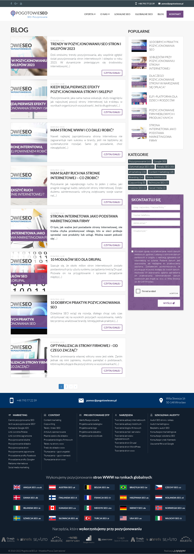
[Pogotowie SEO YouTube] (21, 3)
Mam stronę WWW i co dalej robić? (82, 130)
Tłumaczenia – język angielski (57, 451)
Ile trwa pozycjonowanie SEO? (21, 424)
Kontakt (175, 14)
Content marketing (52, 420)
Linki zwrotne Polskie (17, 432)
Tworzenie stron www (125, 450)
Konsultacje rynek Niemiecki (163, 439)
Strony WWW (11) (156, 177)
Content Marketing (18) (161, 171)
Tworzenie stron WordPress (127, 446)
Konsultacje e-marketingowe (163, 432)
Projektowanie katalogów (90, 424)
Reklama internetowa (18, 463)
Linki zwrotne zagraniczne (20, 435)
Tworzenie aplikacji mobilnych (128, 424)
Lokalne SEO (122, 14)
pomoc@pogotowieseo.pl (172, 3)
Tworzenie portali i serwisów (127, 432)
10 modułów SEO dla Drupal (75, 259)
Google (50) (160, 161)
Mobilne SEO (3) (137, 187)
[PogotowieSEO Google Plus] (16, 3)
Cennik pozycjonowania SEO (21, 420)
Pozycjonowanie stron (18, 447)
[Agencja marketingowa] (179, 550)
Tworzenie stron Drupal (125, 442)
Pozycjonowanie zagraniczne (21, 451)
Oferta (89, 14)
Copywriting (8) (137, 182)
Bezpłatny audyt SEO (159, 428)
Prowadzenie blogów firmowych (58, 439)
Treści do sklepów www (54, 447)
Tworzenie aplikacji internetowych (130, 420)
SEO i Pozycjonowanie (37, 17)
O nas (104, 14)
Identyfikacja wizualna (89, 420)
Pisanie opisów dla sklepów (56, 435)
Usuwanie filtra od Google (162, 443)
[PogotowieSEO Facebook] (11, 3)
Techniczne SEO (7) (158, 182)
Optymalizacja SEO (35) (141, 166)
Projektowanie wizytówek (90, 435)
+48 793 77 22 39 (146, 3)
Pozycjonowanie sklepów (19, 443)
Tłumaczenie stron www (55, 459)
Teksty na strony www (54, 443)
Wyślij (167, 303)
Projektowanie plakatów (90, 432)
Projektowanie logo (88, 428)
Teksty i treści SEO (52, 428)
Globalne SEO (144, 14)
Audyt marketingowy (159, 424)
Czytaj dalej (112, 72)
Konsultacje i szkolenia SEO (162, 435)
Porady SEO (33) (165, 166)
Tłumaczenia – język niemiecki (57, 455)
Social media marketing (18, 467)
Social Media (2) (157, 187)
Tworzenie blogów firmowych (128, 428)
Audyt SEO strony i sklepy (162, 420)
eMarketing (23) (137, 171)
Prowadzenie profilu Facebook (22, 455)
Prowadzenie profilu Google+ (21, 459)
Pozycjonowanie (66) (140, 161)
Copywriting (49, 424)
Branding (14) (136, 177)
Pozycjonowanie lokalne (19, 439)
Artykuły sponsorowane (55, 432)
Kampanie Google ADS (18, 428)
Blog (161, 14)
